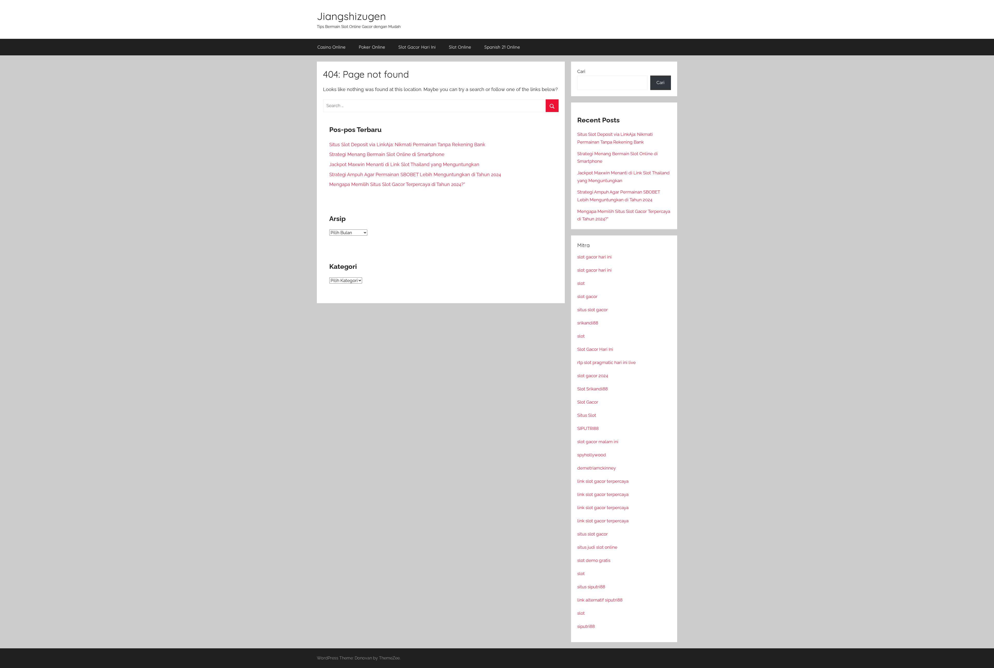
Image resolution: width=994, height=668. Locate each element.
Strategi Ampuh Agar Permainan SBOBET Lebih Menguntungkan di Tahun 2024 (415, 174)
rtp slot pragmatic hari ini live (606, 362)
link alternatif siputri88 (600, 600)
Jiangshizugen (351, 16)
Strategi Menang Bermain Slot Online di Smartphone (386, 154)
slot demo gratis (593, 560)
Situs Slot (586, 415)
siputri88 (586, 626)
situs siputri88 (591, 586)
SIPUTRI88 (588, 428)
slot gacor (587, 296)
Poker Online (372, 47)
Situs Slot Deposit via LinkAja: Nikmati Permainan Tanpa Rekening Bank (407, 144)
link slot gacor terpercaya (602, 481)
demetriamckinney (596, 468)
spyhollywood (591, 454)
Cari (581, 71)
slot (581, 283)
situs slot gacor (592, 309)
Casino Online (331, 47)
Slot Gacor (587, 402)
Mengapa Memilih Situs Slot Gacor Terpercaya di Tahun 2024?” (397, 184)
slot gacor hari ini (594, 256)
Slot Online (460, 47)
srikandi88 (587, 322)
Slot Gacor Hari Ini (417, 47)
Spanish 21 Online (502, 47)
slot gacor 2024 (592, 375)
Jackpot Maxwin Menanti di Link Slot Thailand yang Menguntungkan (404, 164)
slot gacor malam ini (597, 441)
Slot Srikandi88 (592, 388)
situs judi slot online (597, 547)
